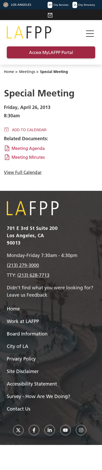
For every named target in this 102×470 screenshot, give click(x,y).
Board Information (27, 334)
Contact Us (18, 409)
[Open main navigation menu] (90, 32)
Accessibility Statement (32, 384)
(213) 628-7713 (33, 275)
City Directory (84, 5)
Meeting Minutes (28, 157)
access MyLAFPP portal (51, 52)
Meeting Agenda (28, 148)
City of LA (17, 346)
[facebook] (34, 430)
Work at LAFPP (23, 321)
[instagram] (81, 430)
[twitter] (18, 430)
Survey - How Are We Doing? (38, 396)
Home (9, 71)
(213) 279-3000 (23, 265)
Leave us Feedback (27, 295)
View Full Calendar (23, 172)
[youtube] (65, 430)
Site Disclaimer (23, 371)
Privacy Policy (21, 359)
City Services (58, 5)
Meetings (27, 71)
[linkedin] (49, 430)
